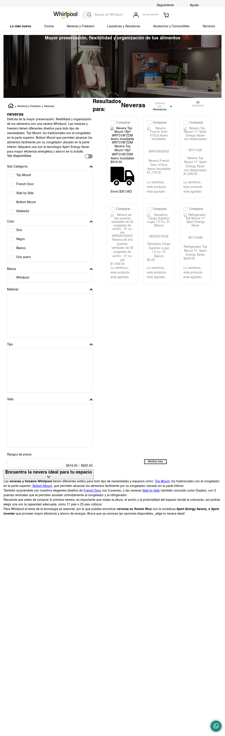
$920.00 (85, 465)
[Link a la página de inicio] (11, 106)
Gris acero (23, 257)
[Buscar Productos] (89, 15)
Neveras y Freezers (29, 106)
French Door (25, 184)
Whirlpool (22, 277)
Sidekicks (22, 211)
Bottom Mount (26, 202)
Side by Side (25, 193)
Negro (20, 239)
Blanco (21, 248)
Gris (19, 230)
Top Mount (23, 175)
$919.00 (72, 465)
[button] (50, 166)
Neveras (49, 106)
